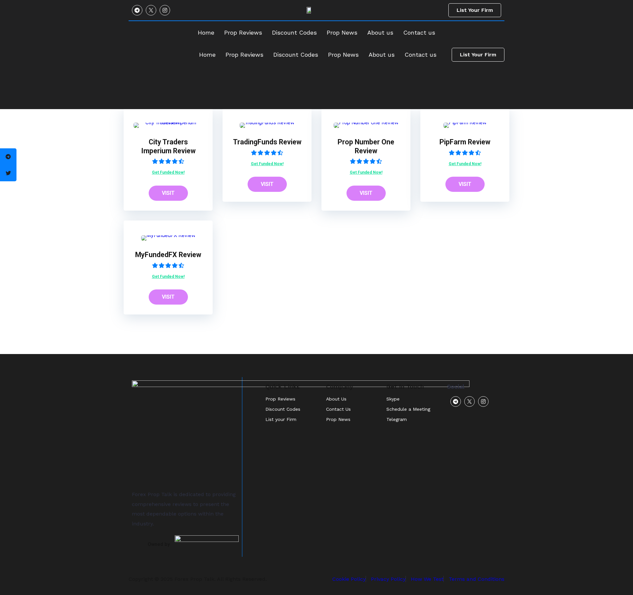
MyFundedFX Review (168, 255)
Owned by (159, 544)
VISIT (168, 193)
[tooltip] (8, 156)
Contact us (421, 54)
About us (382, 54)
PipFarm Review (464, 142)
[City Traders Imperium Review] (168, 122)
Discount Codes (295, 54)
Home (207, 54)
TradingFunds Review (267, 142)
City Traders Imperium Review (168, 146)
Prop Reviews (244, 54)
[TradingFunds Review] (267, 122)
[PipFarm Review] (465, 122)
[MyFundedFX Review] (168, 235)
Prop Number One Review (366, 146)
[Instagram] (165, 10)
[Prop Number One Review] (366, 122)
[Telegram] (137, 10)
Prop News (343, 54)
